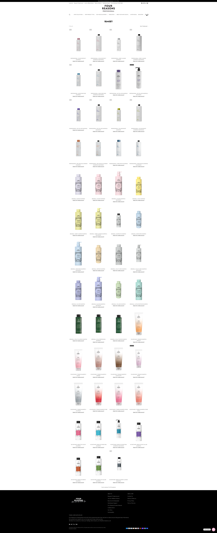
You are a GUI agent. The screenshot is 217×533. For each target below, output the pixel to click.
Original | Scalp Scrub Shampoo (118, 339)
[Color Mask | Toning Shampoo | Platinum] (78, 394)
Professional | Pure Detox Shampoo (118, 163)
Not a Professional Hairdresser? (105, 0)
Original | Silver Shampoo (78, 304)
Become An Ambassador (113, 500)
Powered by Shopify (72, 528)
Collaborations (111, 507)
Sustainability (111, 512)
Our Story (110, 510)
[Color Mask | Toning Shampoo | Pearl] (138, 359)
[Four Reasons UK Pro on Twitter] (143, 3)
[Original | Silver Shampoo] (78, 288)
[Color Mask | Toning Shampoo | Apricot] (138, 324)
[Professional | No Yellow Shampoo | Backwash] (138, 78)
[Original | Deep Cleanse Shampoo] (78, 218)
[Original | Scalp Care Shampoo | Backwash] (138, 253)
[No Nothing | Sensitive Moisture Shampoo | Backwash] (118, 429)
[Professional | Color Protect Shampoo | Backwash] (98, 43)
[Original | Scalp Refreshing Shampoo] (98, 324)
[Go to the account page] (145, 14)
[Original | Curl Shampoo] (138, 183)
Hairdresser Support (112, 503)
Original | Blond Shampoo (78, 198)
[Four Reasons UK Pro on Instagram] (144, 3)
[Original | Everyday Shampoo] (118, 218)
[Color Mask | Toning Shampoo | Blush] (78, 359)
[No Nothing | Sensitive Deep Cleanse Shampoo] (118, 464)
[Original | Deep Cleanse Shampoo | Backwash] (98, 218)
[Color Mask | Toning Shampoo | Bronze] (98, 359)
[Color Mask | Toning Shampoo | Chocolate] (118, 359)
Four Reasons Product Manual (115, 505)
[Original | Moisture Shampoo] (138, 218)
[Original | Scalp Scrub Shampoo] (118, 324)
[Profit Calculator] (213, 530)
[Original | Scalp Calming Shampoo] (78, 324)
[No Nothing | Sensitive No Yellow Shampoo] (138, 429)
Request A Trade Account (113, 496)
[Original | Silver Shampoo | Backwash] (98, 288)
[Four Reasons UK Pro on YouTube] (147, 3)
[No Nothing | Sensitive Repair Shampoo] (78, 464)
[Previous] (95, 1)
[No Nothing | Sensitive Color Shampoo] (78, 429)
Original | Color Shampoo (98, 198)
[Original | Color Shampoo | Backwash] (118, 183)
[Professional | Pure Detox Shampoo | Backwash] (138, 148)
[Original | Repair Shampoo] (98, 253)
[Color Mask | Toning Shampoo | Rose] (118, 394)
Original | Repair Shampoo (98, 269)
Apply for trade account (78, 61)
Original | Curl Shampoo (138, 198)
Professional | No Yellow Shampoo (119, 93)
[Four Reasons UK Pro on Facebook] (141, 3)
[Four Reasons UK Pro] (108, 8)
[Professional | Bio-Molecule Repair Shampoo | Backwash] (98, 148)
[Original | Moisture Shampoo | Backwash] (78, 253)
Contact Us (130, 496)
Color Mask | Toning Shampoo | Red (98, 409)
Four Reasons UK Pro (80, 527)
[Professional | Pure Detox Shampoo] (118, 148)
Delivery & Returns (131, 498)
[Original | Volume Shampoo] (118, 288)
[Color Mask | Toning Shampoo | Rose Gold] (138, 394)
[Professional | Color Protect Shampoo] (78, 43)
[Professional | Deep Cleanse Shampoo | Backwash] (138, 43)
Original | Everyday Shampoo (118, 233)
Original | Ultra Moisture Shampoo (139, 304)
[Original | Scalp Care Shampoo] (118, 253)
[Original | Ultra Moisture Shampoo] (138, 288)
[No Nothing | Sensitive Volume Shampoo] (98, 464)
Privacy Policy (130, 500)
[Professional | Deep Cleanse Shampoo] (118, 43)
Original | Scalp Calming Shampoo (78, 339)
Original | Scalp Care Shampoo (118, 269)
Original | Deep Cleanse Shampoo (78, 233)
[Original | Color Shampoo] (98, 183)
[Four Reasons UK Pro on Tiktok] (146, 3)
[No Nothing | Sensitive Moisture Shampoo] (98, 429)
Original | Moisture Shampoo (138, 233)
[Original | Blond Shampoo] (78, 183)
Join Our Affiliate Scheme (114, 498)
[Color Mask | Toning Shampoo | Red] (98, 394)
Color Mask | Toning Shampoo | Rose (118, 409)
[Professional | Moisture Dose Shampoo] (78, 78)
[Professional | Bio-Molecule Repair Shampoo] (78, 148)
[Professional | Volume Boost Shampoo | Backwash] (138, 113)
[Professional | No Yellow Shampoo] (118, 78)
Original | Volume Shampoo (119, 304)
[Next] (122, 1)
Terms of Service (131, 503)
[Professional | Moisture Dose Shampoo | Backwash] (98, 78)
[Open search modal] (69, 14)
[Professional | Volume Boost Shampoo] (118, 113)
